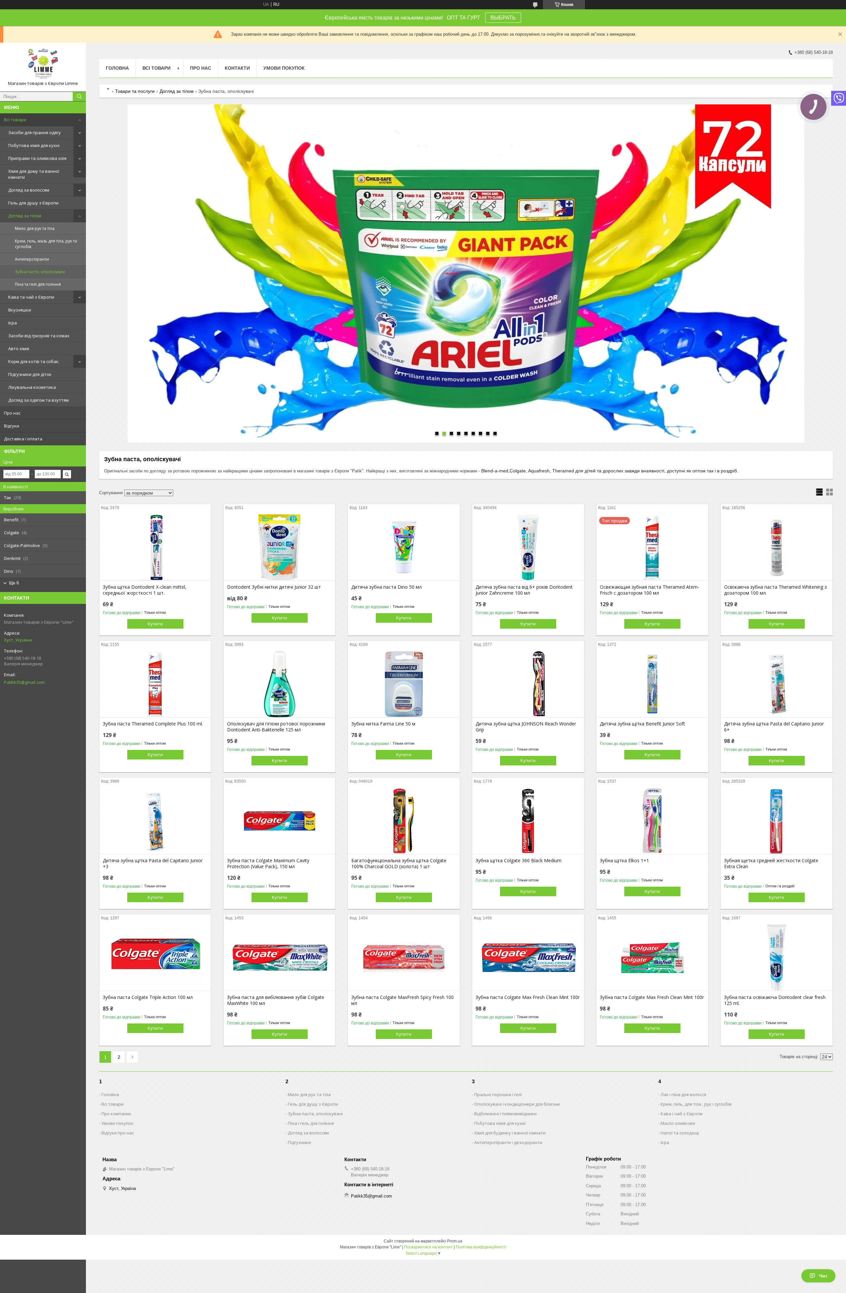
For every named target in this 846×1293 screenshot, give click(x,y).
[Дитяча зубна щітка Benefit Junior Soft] (652, 684)
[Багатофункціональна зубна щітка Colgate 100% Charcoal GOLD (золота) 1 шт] (403, 821)
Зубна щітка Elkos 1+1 (624, 861)
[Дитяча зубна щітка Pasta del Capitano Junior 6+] (776, 684)
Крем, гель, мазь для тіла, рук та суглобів (46, 243)
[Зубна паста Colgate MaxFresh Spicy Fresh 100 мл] (403, 958)
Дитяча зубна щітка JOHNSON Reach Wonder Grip (526, 727)
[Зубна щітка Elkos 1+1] (652, 821)
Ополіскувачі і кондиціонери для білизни (517, 1104)
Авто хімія (18, 348)
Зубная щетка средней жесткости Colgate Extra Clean (771, 863)
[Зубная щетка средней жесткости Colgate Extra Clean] (776, 821)
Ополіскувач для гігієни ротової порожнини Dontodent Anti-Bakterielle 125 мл (276, 727)
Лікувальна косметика (32, 387)
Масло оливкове (678, 1123)
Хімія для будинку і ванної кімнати (510, 1133)
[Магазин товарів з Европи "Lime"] (43, 64)
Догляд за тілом (24, 216)
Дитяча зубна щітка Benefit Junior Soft (642, 724)
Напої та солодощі (680, 1133)
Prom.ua (454, 1241)
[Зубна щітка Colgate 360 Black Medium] (528, 821)
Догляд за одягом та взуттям (38, 400)
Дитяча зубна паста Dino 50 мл (386, 587)
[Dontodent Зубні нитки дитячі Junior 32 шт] (279, 547)
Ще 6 (14, 582)
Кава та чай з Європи (31, 297)
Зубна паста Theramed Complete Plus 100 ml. (153, 724)
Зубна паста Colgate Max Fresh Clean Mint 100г (528, 997)
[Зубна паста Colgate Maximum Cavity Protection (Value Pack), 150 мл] (279, 821)
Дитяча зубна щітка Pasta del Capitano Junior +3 (153, 863)
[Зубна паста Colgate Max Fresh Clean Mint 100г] (528, 958)
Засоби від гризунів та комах (38, 336)
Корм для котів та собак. (33, 361)
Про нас (12, 413)
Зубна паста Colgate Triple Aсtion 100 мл (148, 997)
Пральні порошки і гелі (498, 1094)
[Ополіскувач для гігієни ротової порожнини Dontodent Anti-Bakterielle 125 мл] (279, 684)
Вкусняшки (19, 310)
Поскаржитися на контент (428, 1247)
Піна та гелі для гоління (38, 284)
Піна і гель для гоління (311, 1123)
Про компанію (116, 1114)
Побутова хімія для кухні (33, 145)
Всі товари (15, 120)
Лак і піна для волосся (683, 1094)
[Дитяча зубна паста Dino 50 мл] (403, 547)
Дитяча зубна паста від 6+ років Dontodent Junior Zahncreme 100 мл (524, 590)
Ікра (12, 323)
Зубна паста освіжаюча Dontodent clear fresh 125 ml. (775, 1000)
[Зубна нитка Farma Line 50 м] (403, 684)
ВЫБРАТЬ (503, 17)
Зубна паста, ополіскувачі (40, 272)
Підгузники (299, 1142)
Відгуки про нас (117, 1133)
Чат (823, 1275)
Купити (155, 624)
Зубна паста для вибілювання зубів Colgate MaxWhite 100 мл (275, 1000)
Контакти (237, 68)
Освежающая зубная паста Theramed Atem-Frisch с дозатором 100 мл (649, 590)
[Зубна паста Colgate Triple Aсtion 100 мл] (155, 958)
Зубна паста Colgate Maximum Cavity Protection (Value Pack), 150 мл (268, 863)
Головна (117, 68)
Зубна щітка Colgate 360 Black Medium (518, 861)
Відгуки (11, 426)
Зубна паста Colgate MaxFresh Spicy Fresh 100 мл (402, 1000)
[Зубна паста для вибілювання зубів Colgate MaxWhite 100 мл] (279, 958)
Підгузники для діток (30, 374)
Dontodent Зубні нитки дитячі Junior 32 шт (274, 587)
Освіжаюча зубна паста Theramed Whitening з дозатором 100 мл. (775, 590)
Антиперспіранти (32, 259)
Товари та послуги (135, 91)
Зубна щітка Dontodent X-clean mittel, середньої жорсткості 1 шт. (144, 590)
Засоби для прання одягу (34, 132)
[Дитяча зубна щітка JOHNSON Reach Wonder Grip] (528, 684)
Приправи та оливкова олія (37, 158)
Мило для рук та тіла (35, 228)
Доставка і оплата (23, 439)
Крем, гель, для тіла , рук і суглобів (696, 1104)
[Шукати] (79, 96)
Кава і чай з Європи (682, 1114)
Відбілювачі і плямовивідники (505, 1114)
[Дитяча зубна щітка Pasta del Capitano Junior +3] (155, 821)
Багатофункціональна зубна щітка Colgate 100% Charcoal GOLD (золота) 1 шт (398, 863)
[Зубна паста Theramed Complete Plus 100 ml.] (155, 684)
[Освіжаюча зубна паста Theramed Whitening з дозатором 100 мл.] (776, 547)
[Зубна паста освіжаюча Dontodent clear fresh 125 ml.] (776, 958)
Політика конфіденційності (481, 1247)
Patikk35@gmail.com (24, 682)
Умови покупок (284, 68)
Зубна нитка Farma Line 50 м (383, 724)
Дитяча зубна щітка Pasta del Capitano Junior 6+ (774, 727)
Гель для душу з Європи (33, 203)
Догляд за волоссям (28, 190)
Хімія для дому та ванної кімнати (33, 174)
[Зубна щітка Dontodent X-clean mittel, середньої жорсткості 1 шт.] (155, 547)
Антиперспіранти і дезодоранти (508, 1142)
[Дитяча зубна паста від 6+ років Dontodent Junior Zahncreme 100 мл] (528, 547)
